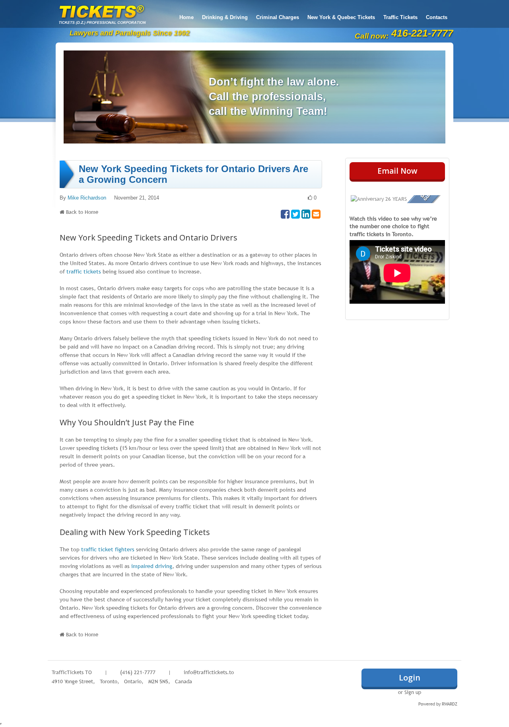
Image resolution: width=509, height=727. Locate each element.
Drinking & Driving (225, 17)
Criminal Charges (277, 17)
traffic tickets (83, 271)
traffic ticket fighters (107, 549)
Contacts (436, 17)
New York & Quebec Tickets (341, 17)
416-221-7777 (422, 33)
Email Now (397, 171)
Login (409, 677)
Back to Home (82, 211)
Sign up (412, 692)
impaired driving (151, 566)
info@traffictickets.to (209, 672)
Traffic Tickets (400, 17)
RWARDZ (449, 704)
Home (186, 17)
